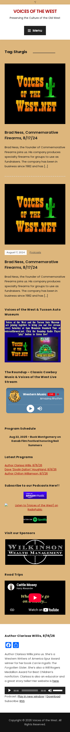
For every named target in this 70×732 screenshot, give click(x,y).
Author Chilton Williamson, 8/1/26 (26, 473)
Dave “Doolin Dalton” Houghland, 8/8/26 (31, 469)
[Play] (30, 408)
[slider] (58, 690)
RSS (22, 701)
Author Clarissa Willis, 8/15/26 (23, 465)
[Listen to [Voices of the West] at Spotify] (35, 519)
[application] (35, 690)
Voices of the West (35, 11)
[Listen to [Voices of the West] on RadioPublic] (35, 507)
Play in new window (31, 696)
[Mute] (50, 690)
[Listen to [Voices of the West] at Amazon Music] (35, 495)
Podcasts (35, 252)
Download (53, 696)
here (55, 681)
